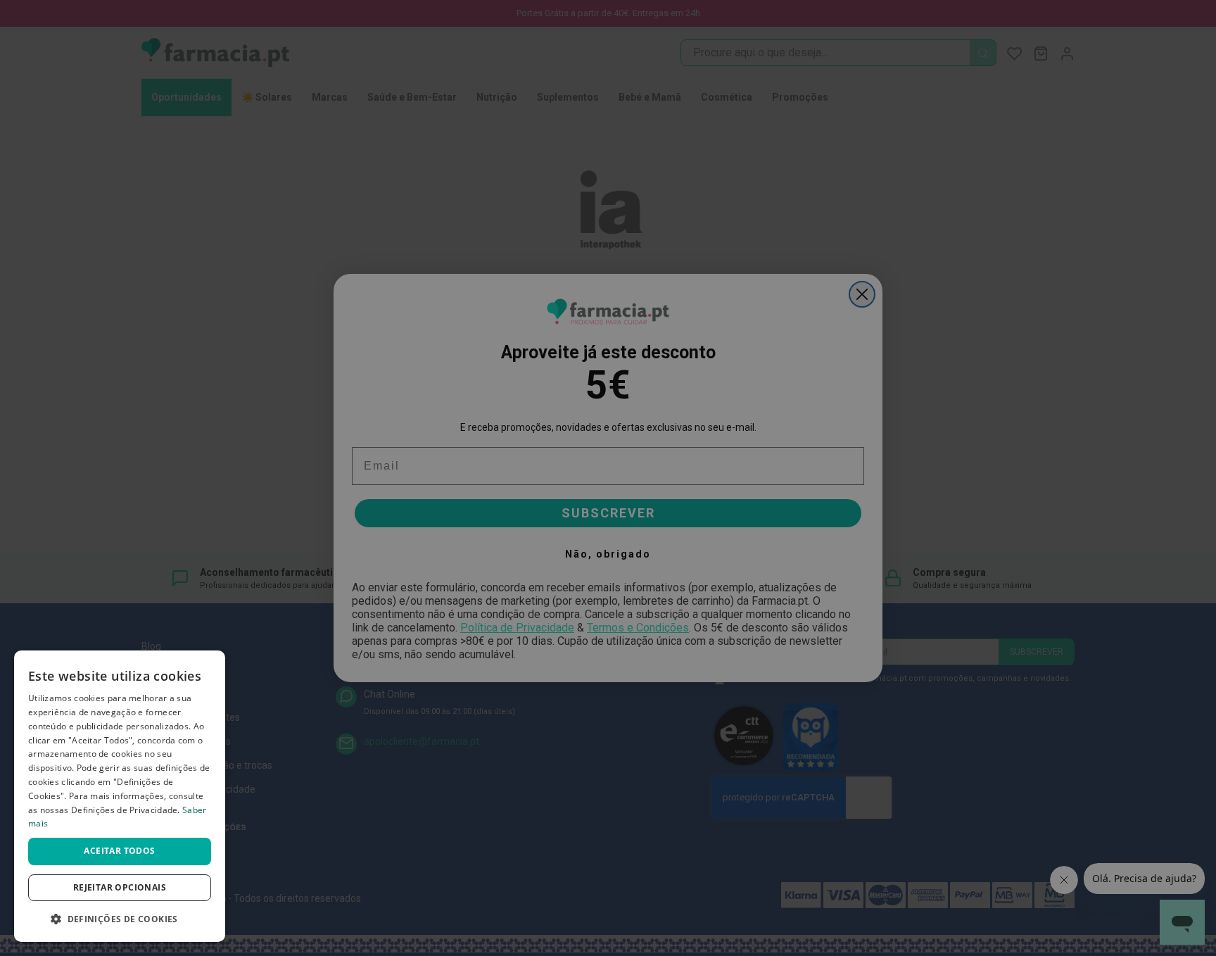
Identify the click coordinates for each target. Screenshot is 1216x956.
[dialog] (119, 796)
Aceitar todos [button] (119, 851)
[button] (119, 919)
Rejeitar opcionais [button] (119, 887)
